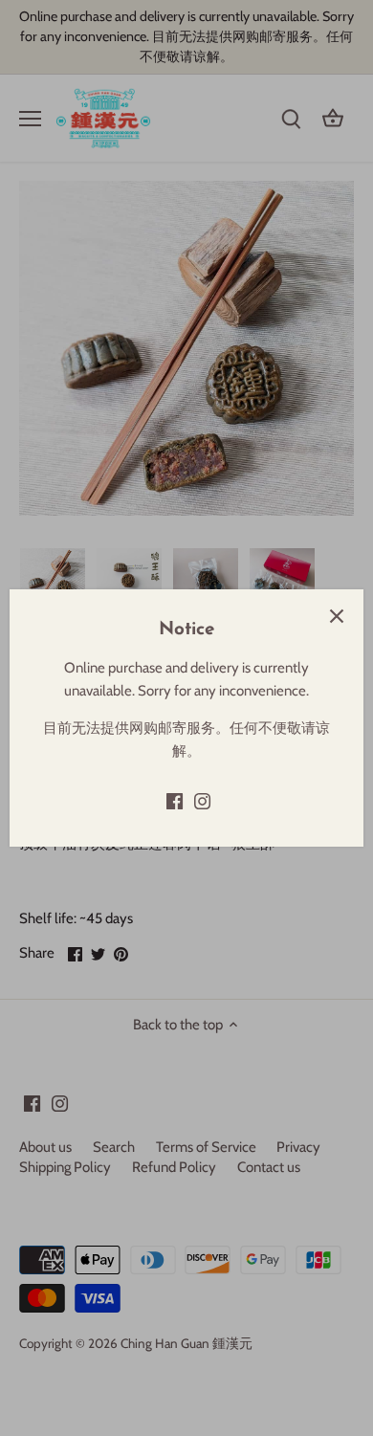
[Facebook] (174, 801)
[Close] (337, 616)
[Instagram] (202, 801)
